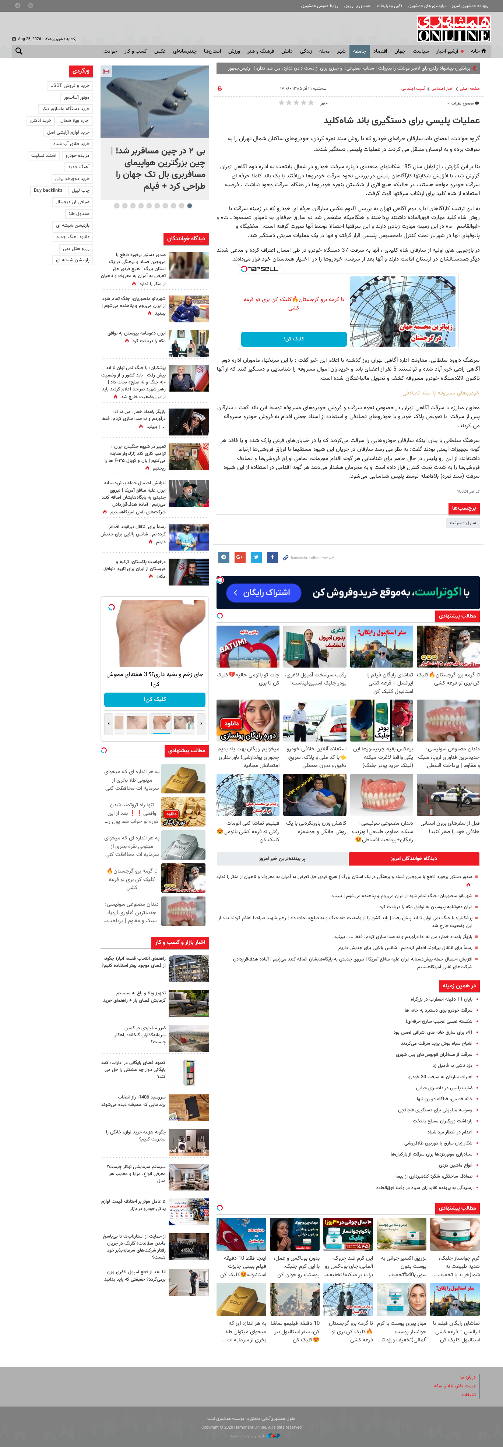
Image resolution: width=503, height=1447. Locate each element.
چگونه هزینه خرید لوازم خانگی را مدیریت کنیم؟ (136, 1136)
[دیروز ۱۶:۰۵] (189, 1003)
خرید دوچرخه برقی (72, 179)
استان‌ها (212, 51)
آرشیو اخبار (447, 51)
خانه (475, 51)
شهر (341, 51)
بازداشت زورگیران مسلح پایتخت (442, 1121)
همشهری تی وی (357, 6)
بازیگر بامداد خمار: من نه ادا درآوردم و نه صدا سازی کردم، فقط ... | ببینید (403, 937)
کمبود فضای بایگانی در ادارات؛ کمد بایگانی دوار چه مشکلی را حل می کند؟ (133, 1069)
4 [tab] (165, 206)
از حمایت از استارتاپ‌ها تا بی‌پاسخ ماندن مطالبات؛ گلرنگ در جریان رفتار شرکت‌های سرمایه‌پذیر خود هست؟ (134, 1247)
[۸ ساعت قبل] (189, 309)
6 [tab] (149, 206)
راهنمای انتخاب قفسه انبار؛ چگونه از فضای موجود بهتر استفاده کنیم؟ (134, 962)
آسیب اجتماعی (413, 89)
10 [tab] (117, 206)
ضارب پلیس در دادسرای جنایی (444, 1088)
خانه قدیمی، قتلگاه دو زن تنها (444, 1099)
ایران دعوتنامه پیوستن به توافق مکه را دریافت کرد (426, 907)
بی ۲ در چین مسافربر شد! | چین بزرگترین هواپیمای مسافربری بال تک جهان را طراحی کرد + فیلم (158, 169)
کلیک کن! (294, 339)
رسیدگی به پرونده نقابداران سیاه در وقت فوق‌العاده (424, 1188)
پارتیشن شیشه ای (72, 225)
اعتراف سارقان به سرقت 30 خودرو (440, 1077)
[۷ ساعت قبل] (189, 968)
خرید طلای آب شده (71, 144)
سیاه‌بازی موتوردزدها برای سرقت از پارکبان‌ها (431, 1154)
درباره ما (468, 1377)
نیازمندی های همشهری (427, 6)
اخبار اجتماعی (443, 89)
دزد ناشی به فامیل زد (452, 1065)
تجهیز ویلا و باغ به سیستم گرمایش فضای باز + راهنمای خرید (134, 997)
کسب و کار (135, 51)
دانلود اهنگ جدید (72, 237)
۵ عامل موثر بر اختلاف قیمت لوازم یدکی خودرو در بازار (133, 1205)
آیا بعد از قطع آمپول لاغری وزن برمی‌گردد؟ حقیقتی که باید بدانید (135, 1276)
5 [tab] (157, 206)
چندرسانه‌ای (185, 51)
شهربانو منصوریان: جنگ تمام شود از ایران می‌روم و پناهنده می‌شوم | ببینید (401, 896)
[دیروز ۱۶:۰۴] (189, 1107)
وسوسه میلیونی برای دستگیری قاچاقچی (435, 1110)
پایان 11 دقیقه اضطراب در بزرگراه (441, 999)
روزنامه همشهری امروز (470, 6)
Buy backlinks (48, 190)
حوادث (110, 51)
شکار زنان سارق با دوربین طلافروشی (438, 1143)
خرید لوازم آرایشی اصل (68, 132)
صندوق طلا (79, 213)
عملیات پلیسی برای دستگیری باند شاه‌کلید (402, 121)
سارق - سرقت (463, 523)
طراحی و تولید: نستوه (249, 1436)
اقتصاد (380, 51)
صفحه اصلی (470, 89)
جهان (399, 51)
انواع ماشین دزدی (455, 1165)
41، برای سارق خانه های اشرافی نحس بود (433, 1032)
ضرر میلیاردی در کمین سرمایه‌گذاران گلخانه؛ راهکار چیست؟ (140, 1035)
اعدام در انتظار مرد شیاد (450, 1132)
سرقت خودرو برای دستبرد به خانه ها (438, 1010)
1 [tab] (189, 206)
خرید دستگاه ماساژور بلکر (65, 109)
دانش (287, 51)
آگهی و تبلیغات (389, 6)
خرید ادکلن (40, 120)
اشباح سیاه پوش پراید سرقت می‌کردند (436, 1043)
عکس (160, 51)
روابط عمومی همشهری (319, 6)
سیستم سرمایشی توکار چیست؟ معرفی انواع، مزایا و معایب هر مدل (136, 1174)
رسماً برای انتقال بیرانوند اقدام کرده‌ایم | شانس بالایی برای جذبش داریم (405, 948)
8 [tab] (132, 206)
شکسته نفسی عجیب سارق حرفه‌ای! (439, 1021)
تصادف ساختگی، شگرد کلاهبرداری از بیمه (433, 1176)
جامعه (359, 51)
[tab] (414, 859)
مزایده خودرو (77, 155)
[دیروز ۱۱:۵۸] (189, 1177)
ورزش (234, 51)
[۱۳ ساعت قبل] (189, 456)
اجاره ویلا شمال (74, 120)
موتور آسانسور (76, 97)
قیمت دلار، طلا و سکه (455, 1386)
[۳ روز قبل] (189, 1282)
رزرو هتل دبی (76, 248)
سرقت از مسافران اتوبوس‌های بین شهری (434, 1054)
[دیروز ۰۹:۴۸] (189, 1246)
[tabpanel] (155, 133)
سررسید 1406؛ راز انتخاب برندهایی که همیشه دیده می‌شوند (133, 1101)
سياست (421, 51)
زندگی (306, 51)
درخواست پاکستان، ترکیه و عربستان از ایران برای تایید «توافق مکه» (134, 569)
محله (324, 51)
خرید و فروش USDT (69, 85)
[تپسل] (244, 269)
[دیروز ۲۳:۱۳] (189, 493)
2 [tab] (181, 206)
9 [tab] (124, 206)
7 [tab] (141, 206)
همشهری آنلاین (450, 29)
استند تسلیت (43, 155)
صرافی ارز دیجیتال (72, 202)
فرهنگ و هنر (260, 51)
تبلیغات (469, 1395)
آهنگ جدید (78, 167)
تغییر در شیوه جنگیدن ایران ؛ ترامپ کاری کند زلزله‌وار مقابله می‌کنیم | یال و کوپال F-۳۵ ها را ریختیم (135, 458)
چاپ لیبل (80, 190)
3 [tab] (173, 206)
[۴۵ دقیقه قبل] (155, 102)
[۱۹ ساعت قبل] (189, 265)
